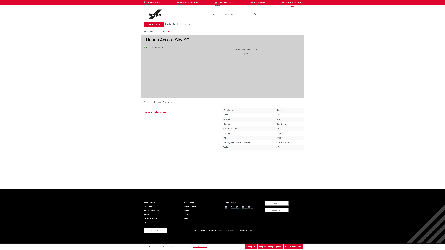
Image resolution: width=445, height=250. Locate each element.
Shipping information (151, 210)
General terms (231, 230)
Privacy (202, 230)
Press (186, 218)
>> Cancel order (155, 230)
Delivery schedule (150, 218)
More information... (200, 247)
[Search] (254, 14)
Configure (250, 247)
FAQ (145, 222)
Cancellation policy (215, 230)
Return (146, 214)
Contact (187, 210)
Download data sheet (156, 112)
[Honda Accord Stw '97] (187, 71)
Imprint (193, 230)
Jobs (186, 214)
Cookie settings (246, 230)
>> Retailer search (277, 210)
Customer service (150, 206)
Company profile (190, 206)
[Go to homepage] (155, 14)
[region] (187, 71)
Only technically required (270, 247)
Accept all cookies (293, 247)
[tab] (148, 102)
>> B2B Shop (277, 203)
